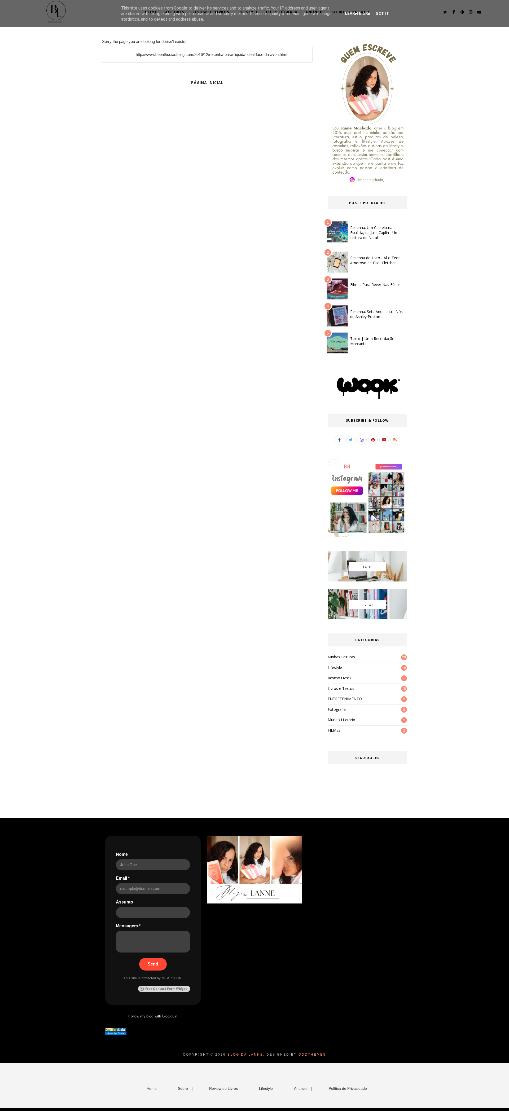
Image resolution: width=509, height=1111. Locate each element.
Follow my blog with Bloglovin (152, 1016)
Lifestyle (248, 12)
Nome (122, 854)
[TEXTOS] (367, 580)
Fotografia (337, 709)
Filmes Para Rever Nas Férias (375, 284)
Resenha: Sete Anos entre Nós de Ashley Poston (376, 314)
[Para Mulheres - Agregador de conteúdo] (115, 1030)
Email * (123, 878)
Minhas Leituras (341, 656)
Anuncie (314, 12)
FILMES (334, 730)
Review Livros (339, 677)
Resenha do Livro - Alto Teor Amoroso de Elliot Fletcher (375, 260)
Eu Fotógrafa (281, 12)
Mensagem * (128, 926)
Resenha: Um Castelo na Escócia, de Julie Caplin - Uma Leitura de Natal (375, 232)
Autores (175, 12)
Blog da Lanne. (246, 1054)
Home (151, 12)
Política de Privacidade (348, 1088)
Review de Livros (211, 12)
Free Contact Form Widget (166, 989)
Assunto (124, 902)
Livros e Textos (341, 688)
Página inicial (207, 82)
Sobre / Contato (351, 12)
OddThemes (312, 1054)
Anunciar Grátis (115, 1033)
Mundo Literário (341, 719)
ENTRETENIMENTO (345, 698)
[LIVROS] (367, 618)
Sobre (183, 1088)
